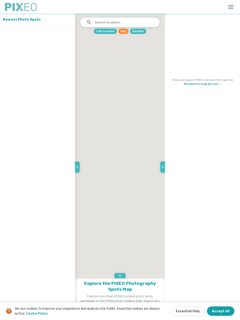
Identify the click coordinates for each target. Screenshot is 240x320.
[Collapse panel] (77, 167)
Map (123, 31)
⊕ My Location (105, 31)
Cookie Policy (37, 314)
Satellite (138, 31)
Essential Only (188, 311)
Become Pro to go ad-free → (202, 84)
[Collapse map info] (120, 275)
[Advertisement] (202, 47)
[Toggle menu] (231, 7)
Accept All (220, 311)
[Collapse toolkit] (162, 167)
